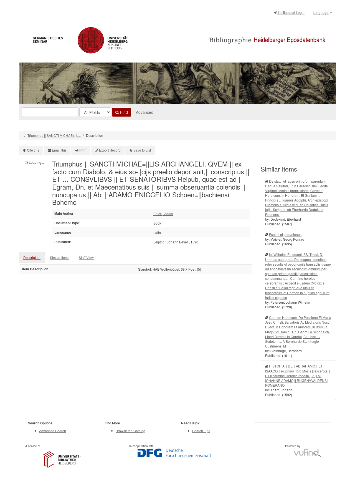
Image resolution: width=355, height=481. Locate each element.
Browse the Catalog (130, 430)
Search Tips (201, 430)
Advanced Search (52, 430)
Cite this (33, 150)
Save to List (142, 150)
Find (123, 112)
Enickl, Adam (163, 213)
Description (31, 257)
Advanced (144, 112)
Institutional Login (291, 12)
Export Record (110, 150)
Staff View (86, 257)
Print (82, 150)
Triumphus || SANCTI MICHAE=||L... (54, 135)
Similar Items (59, 257)
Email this (59, 150)
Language (321, 12)
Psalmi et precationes (285, 234)
